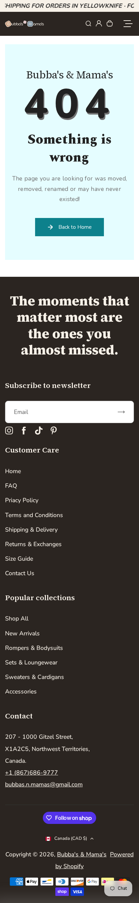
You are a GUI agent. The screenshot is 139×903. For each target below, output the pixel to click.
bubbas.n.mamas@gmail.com (44, 784)
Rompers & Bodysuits (34, 648)
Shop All (16, 618)
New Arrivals (22, 633)
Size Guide (19, 559)
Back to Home (75, 226)
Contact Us (19, 573)
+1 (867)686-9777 (31, 772)
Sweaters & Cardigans (34, 677)
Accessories (21, 691)
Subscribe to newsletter (48, 385)
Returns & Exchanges (33, 544)
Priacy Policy (21, 500)
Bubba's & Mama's (82, 854)
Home (13, 471)
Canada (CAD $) (70, 838)
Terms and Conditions (34, 515)
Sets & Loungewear (31, 662)
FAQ (11, 486)
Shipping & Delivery (31, 530)
